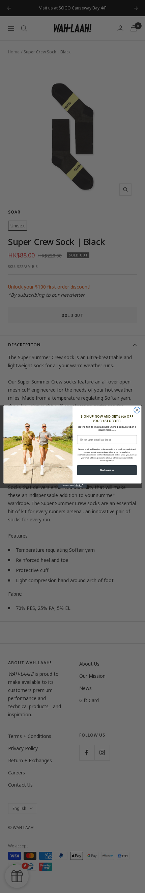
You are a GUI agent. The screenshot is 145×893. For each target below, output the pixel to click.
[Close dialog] (137, 410)
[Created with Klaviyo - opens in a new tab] (72, 485)
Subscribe (107, 469)
